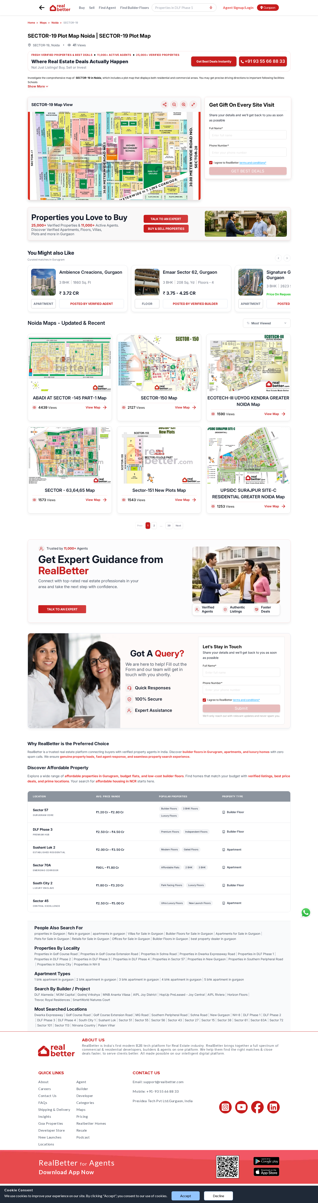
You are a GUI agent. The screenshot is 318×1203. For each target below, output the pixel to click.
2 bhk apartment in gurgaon (96, 979)
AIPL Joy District (145, 994)
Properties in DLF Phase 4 (131, 959)
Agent (81, 1082)
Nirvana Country (83, 1025)
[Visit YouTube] (241, 1107)
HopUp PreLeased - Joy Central (182, 994)
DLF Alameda (43, 994)
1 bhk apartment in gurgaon (54, 979)
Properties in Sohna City (54, 964)
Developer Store (51, 1130)
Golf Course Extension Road (113, 1015)
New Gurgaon (220, 1015)
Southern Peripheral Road (169, 1015)
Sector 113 (62, 1025)
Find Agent (107, 8)
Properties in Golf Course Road (56, 954)
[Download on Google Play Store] (266, 1161)
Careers (44, 1089)
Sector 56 (158, 1020)
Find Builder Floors (134, 8)
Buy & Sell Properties (166, 228)
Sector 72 (276, 1020)
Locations (46, 1144)
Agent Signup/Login (238, 8)
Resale (81, 1130)
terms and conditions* (252, 162)
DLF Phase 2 (272, 1015)
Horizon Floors (237, 994)
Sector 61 (241, 1020)
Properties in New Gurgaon (207, 959)
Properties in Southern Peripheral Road (255, 959)
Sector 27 (192, 1020)
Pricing (82, 1116)
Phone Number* (219, 145)
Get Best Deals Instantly (213, 61)
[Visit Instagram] (225, 1107)
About (43, 1082)
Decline (218, 1196)
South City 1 (87, 1020)
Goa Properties (50, 1123)
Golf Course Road (78, 1015)
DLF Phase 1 (251, 1015)
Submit (241, 708)
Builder (82, 1089)
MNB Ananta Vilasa (116, 994)
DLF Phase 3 (46, 1020)
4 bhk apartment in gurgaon (181, 979)
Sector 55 (141, 1020)
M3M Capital (65, 994)
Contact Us (47, 1096)
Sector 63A (259, 1020)
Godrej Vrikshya (88, 994)
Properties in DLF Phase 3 (92, 959)
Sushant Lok (107, 1020)
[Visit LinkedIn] (273, 1107)
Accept (185, 1196)
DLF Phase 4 (67, 1020)
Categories (85, 1102)
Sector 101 (44, 1025)
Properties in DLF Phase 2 (52, 959)
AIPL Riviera (216, 994)
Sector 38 (224, 1020)
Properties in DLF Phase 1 (256, 954)
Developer (84, 1096)
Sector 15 (208, 1020)
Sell (92, 8)
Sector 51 (125, 1020)
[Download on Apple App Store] (266, 1172)
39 (168, 525)
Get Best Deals (247, 171)
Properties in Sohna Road (159, 954)
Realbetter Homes (91, 1123)
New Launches (50, 1137)
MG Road (142, 1015)
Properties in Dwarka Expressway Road (207, 954)
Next (178, 525)
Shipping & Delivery (54, 1109)
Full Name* (216, 128)
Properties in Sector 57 (169, 959)
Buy (82, 8)
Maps (81, 1109)
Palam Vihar (106, 1025)
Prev (139, 525)
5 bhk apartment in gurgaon (224, 979)
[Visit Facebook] (257, 1107)
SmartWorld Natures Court (91, 1000)
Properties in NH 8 (87, 964)
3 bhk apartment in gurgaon (139, 979)
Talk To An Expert (62, 609)
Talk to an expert (166, 219)
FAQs (42, 1102)
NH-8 (236, 1015)
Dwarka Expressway (48, 1015)
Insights (44, 1116)
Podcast (83, 1137)
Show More (36, 86)
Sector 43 (175, 1020)
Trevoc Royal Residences (52, 1000)
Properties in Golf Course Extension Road (109, 954)
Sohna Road (198, 1015)
